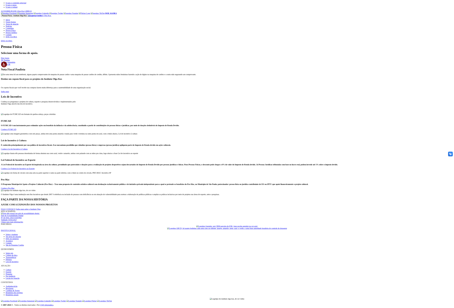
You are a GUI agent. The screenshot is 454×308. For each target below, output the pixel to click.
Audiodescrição (11, 286)
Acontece (9, 241)
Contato (9, 35)
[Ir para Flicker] (84, 13)
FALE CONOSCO (8, 209)
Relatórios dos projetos (14, 293)
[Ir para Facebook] (9, 13)
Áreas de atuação (12, 24)
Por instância (10, 276)
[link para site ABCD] (227, 228)
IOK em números (12, 239)
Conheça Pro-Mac (8, 188)
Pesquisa (9, 274)
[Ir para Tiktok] (98, 13)
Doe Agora (5, 58)
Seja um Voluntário (8, 62)
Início (8, 20)
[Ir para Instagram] (25, 13)
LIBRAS (28, 11)
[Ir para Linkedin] (43, 301)
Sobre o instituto (12, 234)
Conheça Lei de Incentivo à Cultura (14, 149)
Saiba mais (5, 92)
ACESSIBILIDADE (12, 11)
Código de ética (11, 255)
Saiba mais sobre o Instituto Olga (28, 209)
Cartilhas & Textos (13, 291)
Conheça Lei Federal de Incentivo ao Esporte (18, 169)
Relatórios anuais (12, 295)
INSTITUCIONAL (8, 230)
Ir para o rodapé (11, 7)
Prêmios (9, 260)
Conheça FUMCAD (8, 129)
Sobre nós (9, 253)
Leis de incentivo (12, 262)
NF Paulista (5, 60)
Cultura (8, 270)
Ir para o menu (11, 5)
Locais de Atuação (13, 278)
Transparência (11, 257)
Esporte (8, 272)
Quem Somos (11, 22)
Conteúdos (10, 28)
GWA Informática (46, 305)
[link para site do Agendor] (227, 226)
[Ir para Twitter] (56, 13)
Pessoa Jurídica (11, 33)
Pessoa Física (11, 30)
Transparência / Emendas (35, 16)
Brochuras (9, 288)
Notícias (9, 26)
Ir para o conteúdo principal (16, 3)
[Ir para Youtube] (71, 13)
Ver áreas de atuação (13, 237)
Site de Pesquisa (15, 245)
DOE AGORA (11, 37)
